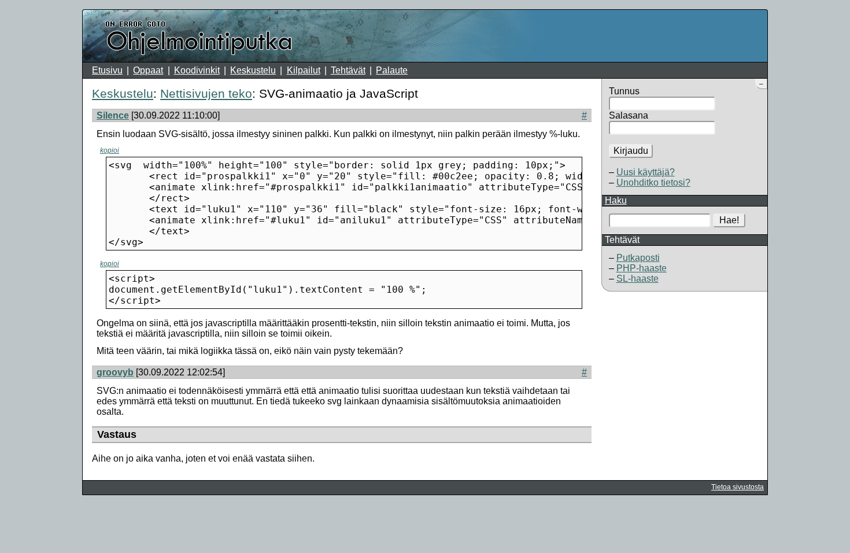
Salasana (628, 115)
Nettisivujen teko (206, 93)
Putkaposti (638, 258)
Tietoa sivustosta (737, 487)
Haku (616, 200)
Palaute (392, 70)
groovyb (115, 372)
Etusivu (107, 70)
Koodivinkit (197, 70)
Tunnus (624, 91)
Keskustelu (253, 70)
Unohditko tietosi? (653, 182)
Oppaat (148, 70)
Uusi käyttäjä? (645, 172)
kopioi (109, 150)
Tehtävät (348, 70)
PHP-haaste (641, 268)
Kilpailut (303, 70)
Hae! (729, 220)
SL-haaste (637, 278)
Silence (113, 115)
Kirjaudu (631, 151)
